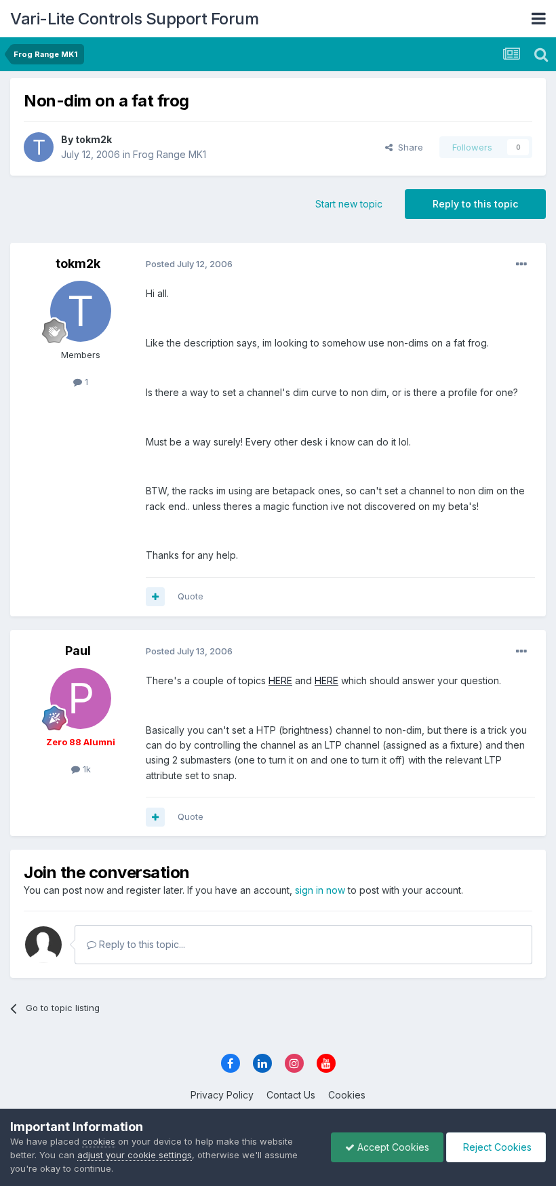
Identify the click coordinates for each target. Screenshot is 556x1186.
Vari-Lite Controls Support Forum (134, 18)
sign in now (320, 890)
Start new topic (348, 204)
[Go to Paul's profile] (80, 698)
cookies (98, 1141)
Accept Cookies (392, 1147)
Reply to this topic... (140, 944)
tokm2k (93, 139)
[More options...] (521, 264)
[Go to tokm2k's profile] (39, 147)
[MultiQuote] (155, 596)
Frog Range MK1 (169, 154)
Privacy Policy (222, 1095)
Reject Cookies (496, 1147)
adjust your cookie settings (134, 1154)
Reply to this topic (475, 204)
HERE (280, 680)
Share (408, 147)
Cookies (346, 1095)
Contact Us (290, 1095)
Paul (78, 651)
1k (85, 769)
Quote (190, 596)
